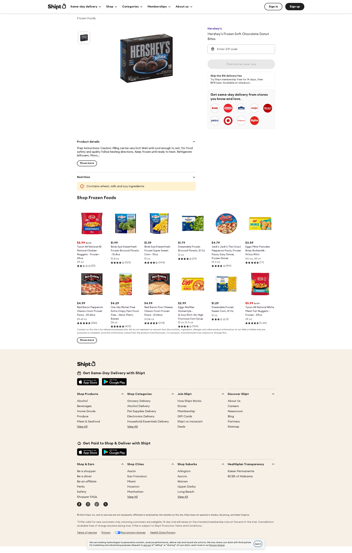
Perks (81, 486)
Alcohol (82, 401)
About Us (234, 401)
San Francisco (137, 476)
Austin (131, 471)
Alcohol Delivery (138, 406)
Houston (133, 486)
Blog (231, 416)
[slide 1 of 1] (83, 37)
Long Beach (185, 491)
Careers (233, 406)
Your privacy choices (133, 532)
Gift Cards (184, 416)
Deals (181, 426)
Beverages (84, 406)
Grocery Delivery (139, 401)
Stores (181, 406)
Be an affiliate (86, 481)
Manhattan (135, 491)
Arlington (183, 471)
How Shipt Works (189, 401)
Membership (186, 411)
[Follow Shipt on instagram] (88, 504)
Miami (131, 481)
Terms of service (87, 532)
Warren (182, 481)
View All (82, 426)
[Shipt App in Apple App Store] (88, 382)
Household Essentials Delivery (148, 421)
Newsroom (235, 411)
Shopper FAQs (87, 496)
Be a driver (84, 476)
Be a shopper (86, 471)
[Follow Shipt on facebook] (79, 504)
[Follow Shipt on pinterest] (97, 504)
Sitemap (233, 426)
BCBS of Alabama (240, 476)
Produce (82, 416)
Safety (81, 491)
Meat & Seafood (88, 421)
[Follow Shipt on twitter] (105, 504)
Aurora (182, 476)
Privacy (106, 532)
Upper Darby (186, 486)
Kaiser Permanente (241, 471)
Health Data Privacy (162, 532)
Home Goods (86, 411)
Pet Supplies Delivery (141, 411)
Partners (234, 421)
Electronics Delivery (141, 416)
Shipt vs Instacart (190, 421)
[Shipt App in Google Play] (114, 382)
